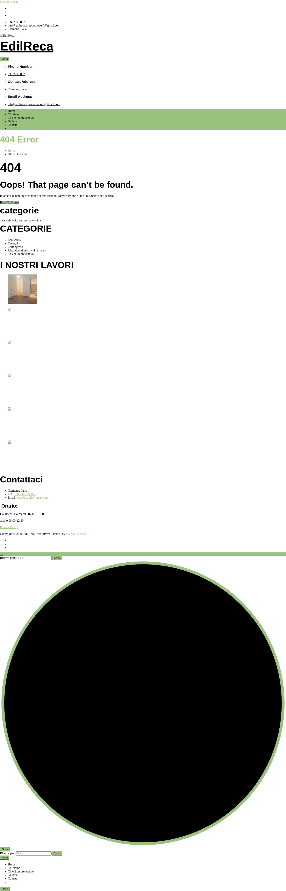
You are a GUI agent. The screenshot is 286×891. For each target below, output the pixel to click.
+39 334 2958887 (25, 494)
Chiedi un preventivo (21, 117)
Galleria (13, 121)
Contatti (13, 125)
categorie (5, 220)
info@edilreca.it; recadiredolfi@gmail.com (34, 25)
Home (11, 110)
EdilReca (26, 46)
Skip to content (9, 1)
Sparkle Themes (76, 533)
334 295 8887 (16, 22)
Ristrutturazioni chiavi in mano (27, 250)
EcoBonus (14, 240)
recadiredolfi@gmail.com (32, 497)
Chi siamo (14, 114)
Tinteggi (13, 243)
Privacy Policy (9, 527)
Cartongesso (15, 247)
